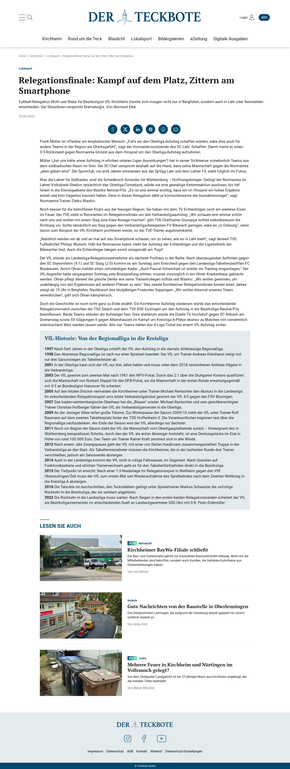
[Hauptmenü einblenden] (23, 17)
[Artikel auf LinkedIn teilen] (138, 129)
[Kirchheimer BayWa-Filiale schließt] (81, 557)
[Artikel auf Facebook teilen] (112, 129)
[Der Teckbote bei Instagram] (127, 738)
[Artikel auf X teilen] (125, 129)
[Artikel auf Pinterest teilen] (150, 129)
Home (22, 56)
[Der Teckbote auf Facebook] (144, 738)
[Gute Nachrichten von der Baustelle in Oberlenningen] (81, 615)
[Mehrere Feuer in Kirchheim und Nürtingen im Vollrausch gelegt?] (81, 672)
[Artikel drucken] (163, 129)
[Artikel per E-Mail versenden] (176, 129)
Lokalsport (53, 56)
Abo (264, 17)
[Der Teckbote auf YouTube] (161, 738)
